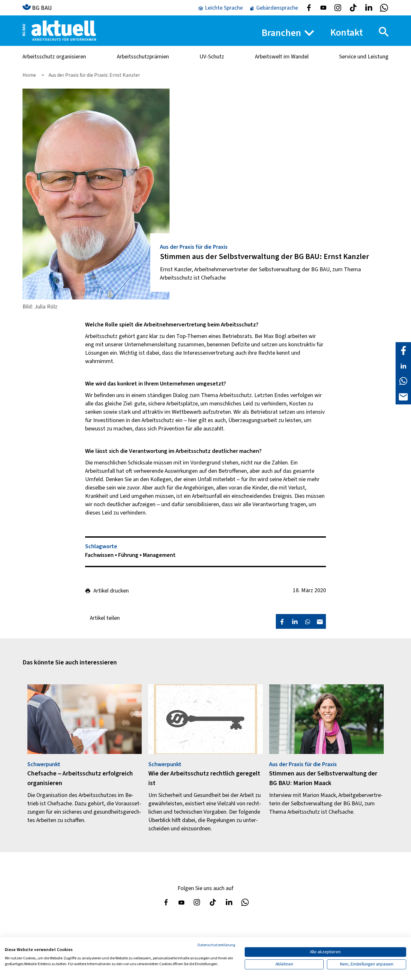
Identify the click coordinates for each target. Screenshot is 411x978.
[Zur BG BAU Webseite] (39, 7)
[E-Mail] (403, 396)
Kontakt (346, 32)
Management (159, 555)
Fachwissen (100, 555)
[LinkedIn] (403, 365)
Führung (129, 555)
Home (29, 75)
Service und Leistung (364, 57)
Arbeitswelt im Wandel (282, 57)
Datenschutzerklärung (216, 945)
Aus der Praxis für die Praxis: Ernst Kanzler (94, 75)
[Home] (59, 30)
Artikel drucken (111, 591)
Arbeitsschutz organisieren (54, 57)
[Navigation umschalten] (384, 32)
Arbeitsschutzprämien (143, 57)
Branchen (281, 33)
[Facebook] (403, 350)
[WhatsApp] (403, 381)
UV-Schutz (211, 57)
